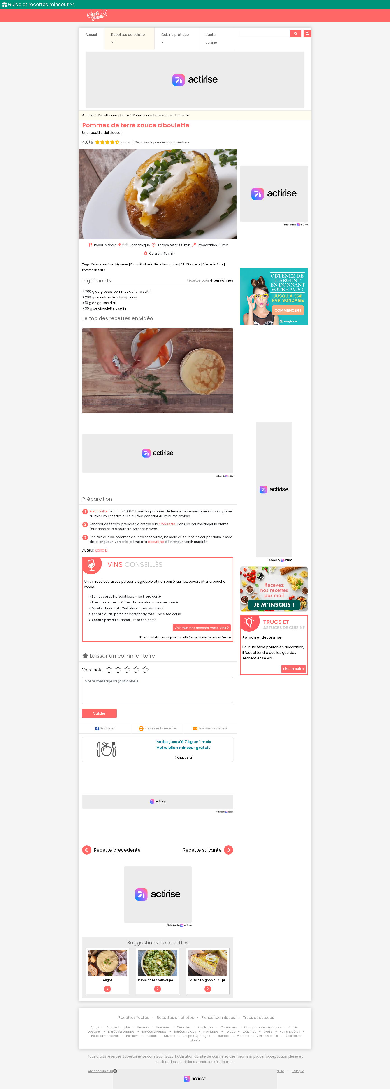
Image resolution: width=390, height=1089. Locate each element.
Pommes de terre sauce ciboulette (161, 115)
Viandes (243, 1036)
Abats (95, 1027)
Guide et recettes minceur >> (41, 4)
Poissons (132, 1036)
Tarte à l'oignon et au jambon (211, 980)
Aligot (107, 980)
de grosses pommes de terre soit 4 (123, 291)
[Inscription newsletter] (274, 589)
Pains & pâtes (290, 1031)
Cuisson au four (102, 264)
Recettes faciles (133, 1017)
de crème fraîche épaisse (116, 297)
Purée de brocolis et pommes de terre (167, 980)
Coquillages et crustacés (262, 1027)
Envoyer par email (213, 728)
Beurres (143, 1027)
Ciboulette (193, 264)
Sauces (169, 1036)
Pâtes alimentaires (105, 1036)
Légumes (121, 264)
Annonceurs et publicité (105, 1071)
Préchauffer (99, 511)
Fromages (210, 1031)
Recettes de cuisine (128, 34)
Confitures (205, 1027)
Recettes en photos (114, 115)
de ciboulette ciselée (110, 308)
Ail (182, 264)
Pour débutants (141, 264)
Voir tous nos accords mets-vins (201, 628)
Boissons (162, 1027)
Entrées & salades (121, 1031)
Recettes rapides (166, 264)
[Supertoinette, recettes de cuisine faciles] (97, 15)
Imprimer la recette (160, 728)
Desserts (94, 1031)
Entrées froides (185, 1031)
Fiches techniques (218, 1017)
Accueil (92, 34)
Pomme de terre (93, 270)
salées (152, 1036)
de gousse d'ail (104, 303)
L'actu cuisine (211, 38)
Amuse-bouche (118, 1027)
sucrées (224, 1036)
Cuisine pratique (175, 34)
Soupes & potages (196, 1036)
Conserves (229, 1027)
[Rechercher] (295, 33)
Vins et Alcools (267, 1036)
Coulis (292, 1027)
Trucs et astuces (258, 1017)
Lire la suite (293, 669)
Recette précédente (117, 850)
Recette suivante (202, 850)
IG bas (230, 1031)
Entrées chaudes (154, 1031)
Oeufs (268, 1031)
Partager (107, 728)
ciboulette (167, 524)
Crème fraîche (213, 264)
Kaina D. (101, 550)
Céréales (184, 1027)
